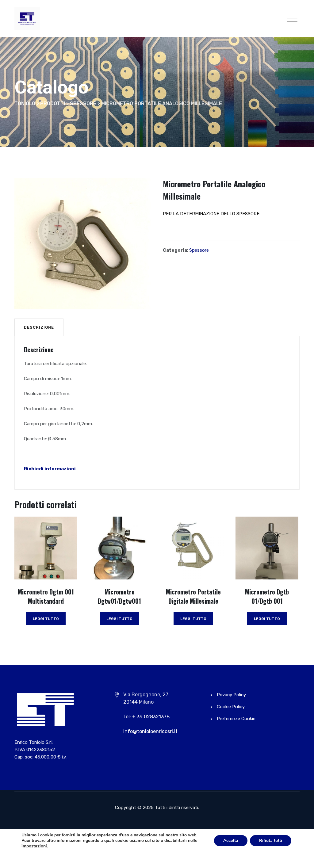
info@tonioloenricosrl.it (150, 731)
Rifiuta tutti (270, 840)
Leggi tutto (46, 619)
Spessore (199, 250)
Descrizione (39, 327)
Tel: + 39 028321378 (146, 717)
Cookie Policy (231, 706)
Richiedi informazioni (50, 469)
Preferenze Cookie (236, 718)
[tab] (38, 327)
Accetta (230, 840)
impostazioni (34, 846)
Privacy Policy (231, 694)
